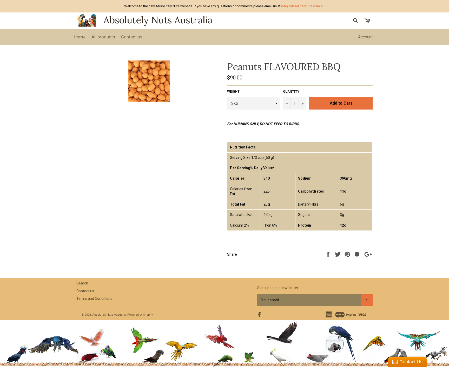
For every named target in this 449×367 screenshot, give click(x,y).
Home (79, 36)
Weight (233, 91)
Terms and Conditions (94, 298)
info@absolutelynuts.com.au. (303, 6)
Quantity (291, 91)
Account (365, 37)
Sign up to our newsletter (277, 288)
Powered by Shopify (140, 314)
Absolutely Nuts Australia (157, 20)
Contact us (131, 36)
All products (103, 36)
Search (82, 283)
